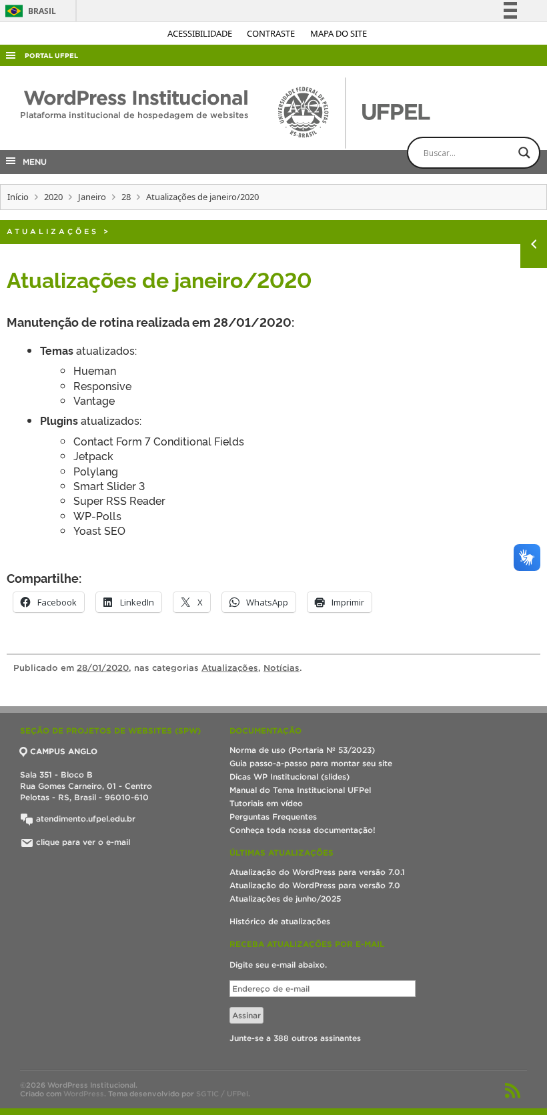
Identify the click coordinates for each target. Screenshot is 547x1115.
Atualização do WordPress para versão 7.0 (314, 885)
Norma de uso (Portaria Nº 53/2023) (302, 750)
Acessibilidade (200, 33)
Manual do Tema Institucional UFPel (300, 790)
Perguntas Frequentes (273, 816)
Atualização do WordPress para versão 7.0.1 (317, 872)
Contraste (272, 33)
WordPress (83, 1094)
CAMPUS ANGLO (63, 751)
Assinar (246, 1015)
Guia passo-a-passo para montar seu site (310, 763)
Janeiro (92, 197)
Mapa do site (338, 33)
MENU (32, 161)
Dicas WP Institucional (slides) (289, 776)
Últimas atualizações (281, 852)
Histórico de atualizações (279, 921)
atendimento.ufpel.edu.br (84, 818)
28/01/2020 (103, 668)
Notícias (281, 668)
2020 (53, 197)
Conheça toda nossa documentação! (302, 830)
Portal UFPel (51, 55)
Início (18, 197)
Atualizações (53, 231)
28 (126, 197)
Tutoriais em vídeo (266, 803)
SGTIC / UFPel (222, 1094)
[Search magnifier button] (524, 152)
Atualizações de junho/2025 (285, 898)
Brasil (28, 11)
